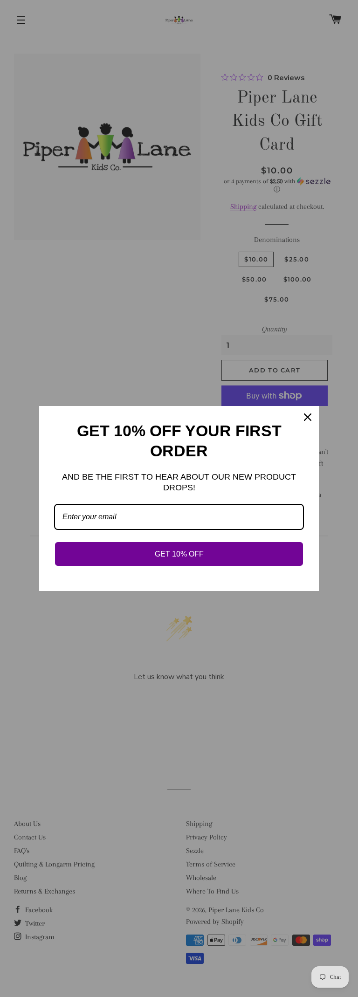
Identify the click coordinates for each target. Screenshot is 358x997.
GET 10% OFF (179, 554)
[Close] (307, 417)
